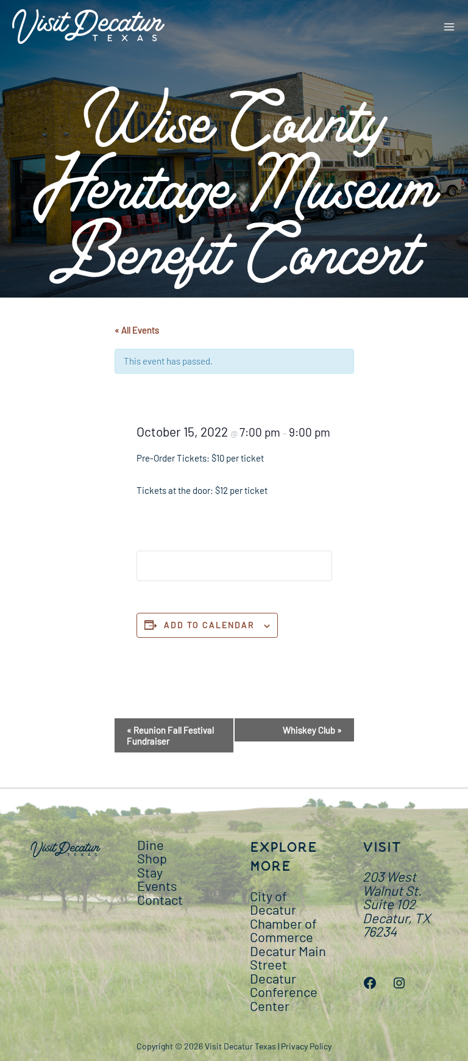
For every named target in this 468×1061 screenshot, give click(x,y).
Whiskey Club (312, 729)
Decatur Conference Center (283, 991)
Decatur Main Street (288, 958)
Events (157, 885)
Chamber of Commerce (283, 930)
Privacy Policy (306, 1046)
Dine (150, 844)
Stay (150, 872)
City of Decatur (273, 903)
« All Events (137, 329)
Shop (152, 858)
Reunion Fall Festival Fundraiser (170, 735)
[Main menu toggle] (449, 26)
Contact (160, 899)
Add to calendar (209, 625)
